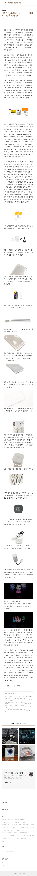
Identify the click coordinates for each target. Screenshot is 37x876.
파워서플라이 (24, 833)
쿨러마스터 (26, 824)
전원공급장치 (24, 827)
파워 (24, 830)
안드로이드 (5, 835)
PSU (33, 824)
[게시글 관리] (12, 686)
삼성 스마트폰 (6, 830)
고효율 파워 (31, 835)
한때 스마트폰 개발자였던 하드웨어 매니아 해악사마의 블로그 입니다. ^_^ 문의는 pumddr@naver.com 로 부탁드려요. (15, 777)
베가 (13, 830)
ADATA (9, 827)
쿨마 (4, 827)
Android (16, 827)
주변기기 (7, 693)
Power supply (20, 819)
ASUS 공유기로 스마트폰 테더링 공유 (14, 696)
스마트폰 (11, 819)
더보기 (3, 841)
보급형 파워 (16, 838)
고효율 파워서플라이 (8, 822)
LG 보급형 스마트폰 (7, 833)
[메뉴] (35, 3)
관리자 (24, 873)
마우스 (16, 833)
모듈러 (18, 830)
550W (17, 822)
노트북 (18, 835)
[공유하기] (10, 686)
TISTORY (19, 873)
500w (32, 827)
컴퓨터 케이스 (25, 838)
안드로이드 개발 (17, 824)
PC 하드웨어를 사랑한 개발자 (12, 3)
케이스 (12, 835)
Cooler (4, 819)
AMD (23, 835)
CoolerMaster (7, 838)
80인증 (23, 822)
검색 (33, 851)
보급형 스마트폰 (6, 824)
